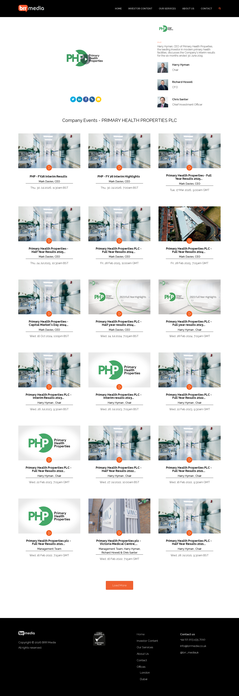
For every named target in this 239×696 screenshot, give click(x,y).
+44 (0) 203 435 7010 (192, 639)
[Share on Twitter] (73, 99)
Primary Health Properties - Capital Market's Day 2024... (48, 323)
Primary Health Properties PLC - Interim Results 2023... (48, 396)
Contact (206, 8)
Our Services (167, 8)
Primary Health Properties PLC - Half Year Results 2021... (189, 542)
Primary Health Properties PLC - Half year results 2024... (118, 323)
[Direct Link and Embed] (92, 99)
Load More (119, 585)
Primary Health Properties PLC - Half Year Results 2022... (118, 469)
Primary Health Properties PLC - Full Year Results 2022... (189, 396)
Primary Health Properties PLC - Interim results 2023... (118, 396)
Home (118, 8)
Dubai (143, 679)
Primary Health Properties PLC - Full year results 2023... (189, 323)
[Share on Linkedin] (79, 99)
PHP (159, 42)
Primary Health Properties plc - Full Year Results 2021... (48, 542)
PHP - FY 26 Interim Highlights (119, 176)
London (145, 672)
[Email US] (98, 99)
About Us (188, 8)
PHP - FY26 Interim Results (48, 176)
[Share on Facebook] (86, 99)
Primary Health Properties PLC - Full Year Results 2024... (118, 250)
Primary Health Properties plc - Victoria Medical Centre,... (118, 542)
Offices (141, 666)
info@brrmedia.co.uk (193, 646)
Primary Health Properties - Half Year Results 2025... (48, 250)
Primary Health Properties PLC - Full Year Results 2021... (189, 469)
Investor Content (140, 8)
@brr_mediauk (189, 652)
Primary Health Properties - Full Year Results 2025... (189, 177)
